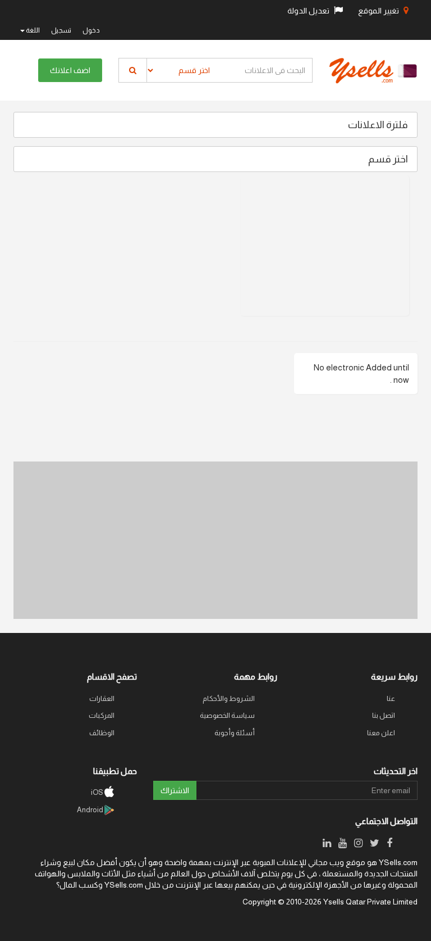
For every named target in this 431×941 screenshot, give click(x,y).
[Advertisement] (325, 245)
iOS (97, 792)
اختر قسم (388, 159)
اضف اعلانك (70, 70)
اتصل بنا (383, 715)
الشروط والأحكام (229, 698)
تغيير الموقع (379, 10)
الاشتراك (175, 790)
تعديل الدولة (309, 10)
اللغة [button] (32, 30)
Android (90, 810)
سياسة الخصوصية (227, 715)
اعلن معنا (381, 733)
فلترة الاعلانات (378, 124)
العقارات (101, 698)
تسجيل (61, 30)
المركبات (101, 715)
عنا (391, 698)
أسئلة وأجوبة (234, 733)
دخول (91, 30)
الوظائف (101, 733)
